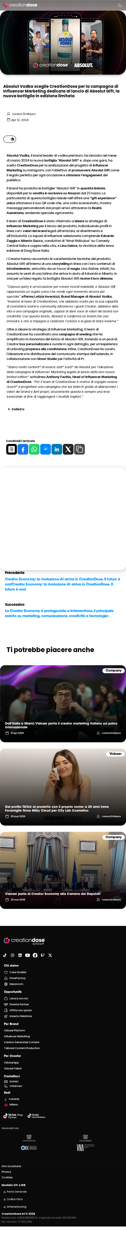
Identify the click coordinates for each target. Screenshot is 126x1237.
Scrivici (14, 1081)
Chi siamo (11, 965)
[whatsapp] (34, 449)
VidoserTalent (13, 1068)
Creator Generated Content (21, 1042)
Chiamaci (16, 1086)
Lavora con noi (19, 998)
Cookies (7, 1177)
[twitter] (68, 449)
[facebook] (23, 449)
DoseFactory (18, 978)
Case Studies (18, 972)
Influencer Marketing (17, 1036)
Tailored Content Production (22, 1048)
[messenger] (45, 449)
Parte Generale (17, 1192)
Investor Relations (21, 1016)
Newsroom (16, 984)
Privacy (6, 1172)
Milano (14, 1104)
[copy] (79, 449)
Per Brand (11, 1024)
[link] (63, 703)
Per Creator (12, 1056)
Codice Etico (15, 1199)
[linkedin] (57, 449)
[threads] (11, 449)
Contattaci (12, 1076)
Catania (14, 1099)
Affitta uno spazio (21, 1010)
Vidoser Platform (14, 1030)
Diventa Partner (19, 1004)
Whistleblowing (16, 1207)
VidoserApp (11, 1062)
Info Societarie (11, 1166)
